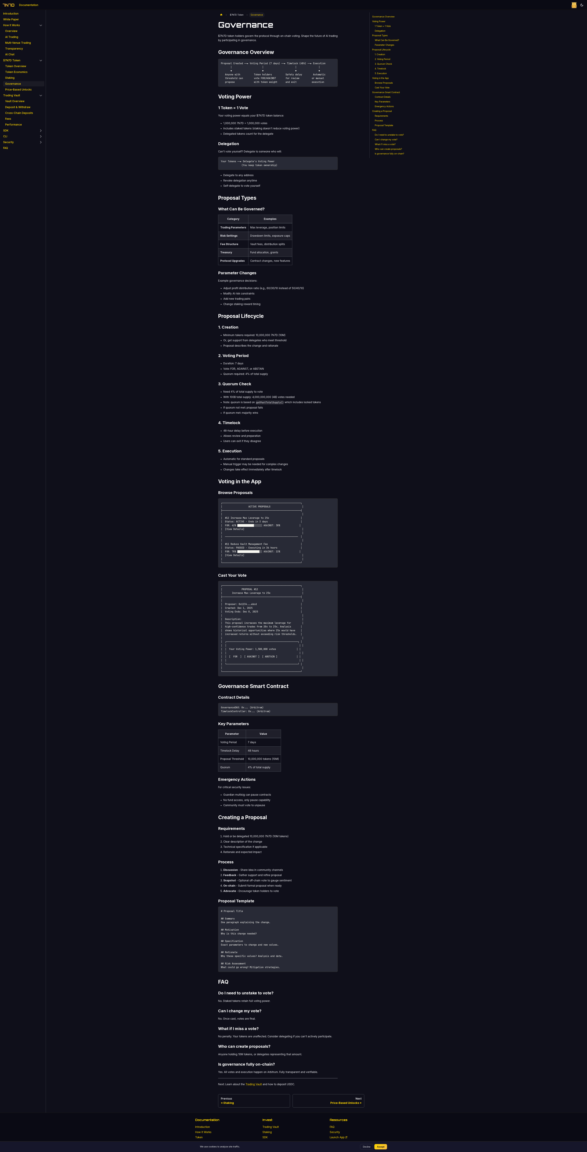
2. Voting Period (382, 59)
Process (379, 120)
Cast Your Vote (382, 87)
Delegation (380, 31)
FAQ (374, 130)
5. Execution (381, 73)
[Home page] (221, 14)
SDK (265, 1137)
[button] (22, 25)
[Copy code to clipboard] (333, 62)
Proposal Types (380, 35)
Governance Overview (383, 16)
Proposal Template (384, 125)
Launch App (337, 1137)
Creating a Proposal (382, 111)
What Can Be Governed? (387, 40)
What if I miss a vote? (385, 144)
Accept (380, 1147)
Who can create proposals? (388, 149)
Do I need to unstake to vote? (389, 135)
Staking (267, 1132)
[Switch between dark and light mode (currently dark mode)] (581, 5)
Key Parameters (382, 101)
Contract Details (383, 97)
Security (335, 1132)
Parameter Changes (384, 45)
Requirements (381, 116)
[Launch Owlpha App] (574, 5)
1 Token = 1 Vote (383, 26)
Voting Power (378, 21)
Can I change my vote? (386, 139)
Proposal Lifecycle (381, 49)
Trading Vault (254, 1084)
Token (199, 1137)
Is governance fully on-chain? (389, 153)
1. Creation (380, 54)
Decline (366, 1147)
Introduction (202, 1126)
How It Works (203, 1132)
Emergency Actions (384, 106)
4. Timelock (380, 68)
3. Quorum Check (383, 64)
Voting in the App (380, 78)
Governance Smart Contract (386, 92)
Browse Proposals (384, 83)
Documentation (28, 5)
